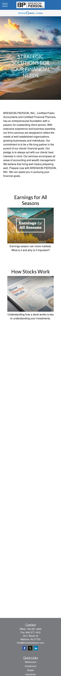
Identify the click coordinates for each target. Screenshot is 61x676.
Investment (30, 666)
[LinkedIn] (36, 648)
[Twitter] (30, 648)
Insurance (30, 674)
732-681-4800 (34, 629)
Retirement (30, 662)
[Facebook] (24, 648)
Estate (30, 670)
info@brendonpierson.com (30, 642)
